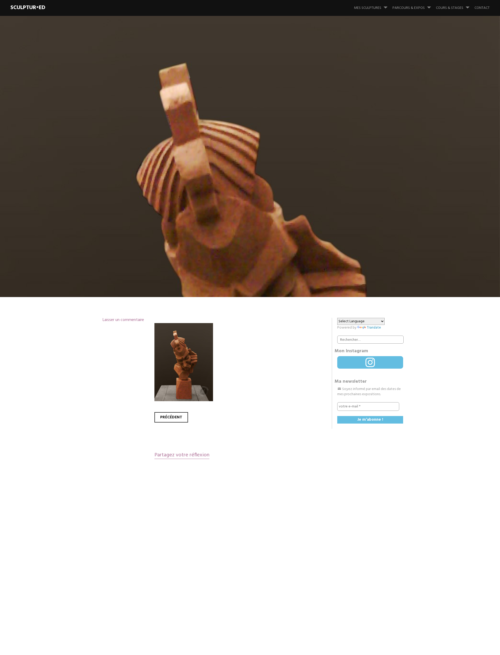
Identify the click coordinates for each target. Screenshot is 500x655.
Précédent (171, 417)
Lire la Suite (111, 208)
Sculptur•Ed (27, 7)
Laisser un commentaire (123, 320)
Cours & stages (449, 8)
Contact (482, 8)
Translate (374, 328)
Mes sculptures (367, 8)
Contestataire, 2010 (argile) (193, 174)
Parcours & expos (408, 8)
